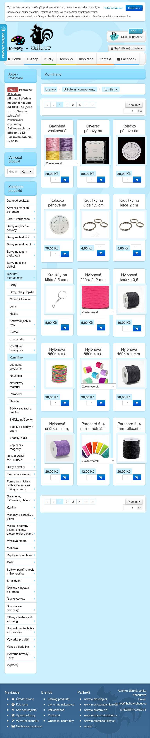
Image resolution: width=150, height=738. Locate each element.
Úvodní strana (24, 699)
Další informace (113, 8)
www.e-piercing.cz (96, 699)
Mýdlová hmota (17, 541)
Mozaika (12, 548)
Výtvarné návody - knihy (18, 656)
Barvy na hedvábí (18, 237)
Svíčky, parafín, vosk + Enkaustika (20, 571)
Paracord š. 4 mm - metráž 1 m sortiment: (93, 428)
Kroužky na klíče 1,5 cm (93, 202)
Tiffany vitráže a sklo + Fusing (20, 619)
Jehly (13, 306)
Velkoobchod (56, 710)
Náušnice (16, 375)
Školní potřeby (16, 599)
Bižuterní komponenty (15, 275)
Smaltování (14, 580)
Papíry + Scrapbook (19, 555)
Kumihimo (16, 357)
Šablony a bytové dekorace (18, 590)
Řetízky (15, 401)
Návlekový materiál (16, 385)
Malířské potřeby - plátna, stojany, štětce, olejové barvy (20, 529)
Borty (13, 285)
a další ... (90, 726)
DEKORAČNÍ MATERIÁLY (15, 458)
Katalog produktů (58, 699)
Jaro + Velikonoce (18, 219)
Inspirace (86, 58)
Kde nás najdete (26, 710)
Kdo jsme (21, 704)
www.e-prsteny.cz (95, 710)
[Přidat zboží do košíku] (65, 180)
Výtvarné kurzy (25, 715)
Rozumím (134, 8)
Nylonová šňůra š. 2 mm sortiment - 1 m (93, 279)
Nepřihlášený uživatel (127, 48)
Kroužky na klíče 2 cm (129, 202)
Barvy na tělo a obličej (16, 264)
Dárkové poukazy (18, 200)
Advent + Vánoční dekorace (18, 209)
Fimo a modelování (19, 474)
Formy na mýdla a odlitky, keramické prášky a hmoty (18, 485)
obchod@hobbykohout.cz (130, 703)
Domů (16, 58)
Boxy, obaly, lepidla (22, 292)
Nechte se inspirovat (28, 726)
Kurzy (48, 58)
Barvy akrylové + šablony (18, 228)
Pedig (10, 562)
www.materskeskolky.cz (99, 721)
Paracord (15, 394)
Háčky (14, 313)
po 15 (134, 105)
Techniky (66, 58)
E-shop (32, 58)
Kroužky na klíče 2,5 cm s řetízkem (57, 279)
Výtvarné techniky (27, 721)
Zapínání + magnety (16, 447)
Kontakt (105, 58)
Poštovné (25, 90)
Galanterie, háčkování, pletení (18, 498)
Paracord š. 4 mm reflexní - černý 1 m (129, 428)
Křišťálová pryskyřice (16, 348)
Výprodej (12, 665)
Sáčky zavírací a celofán (20, 410)
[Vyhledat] (23, 171)
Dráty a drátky (16, 467)
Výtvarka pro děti (18, 639)
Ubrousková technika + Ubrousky (20, 630)
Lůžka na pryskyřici (16, 366)
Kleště (14, 332)
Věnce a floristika (18, 646)
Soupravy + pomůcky (14, 608)
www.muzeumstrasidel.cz (100, 715)
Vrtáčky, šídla (18, 438)
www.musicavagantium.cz (101, 704)
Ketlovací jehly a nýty (20, 323)
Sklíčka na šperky (21, 419)
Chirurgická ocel (20, 299)
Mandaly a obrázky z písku (20, 516)
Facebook (128, 58)
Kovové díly (17, 339)
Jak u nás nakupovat (61, 704)
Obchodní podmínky (61, 721)
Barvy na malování (19, 244)
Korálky (12, 507)
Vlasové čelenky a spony (21, 428)
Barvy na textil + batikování (17, 253)
